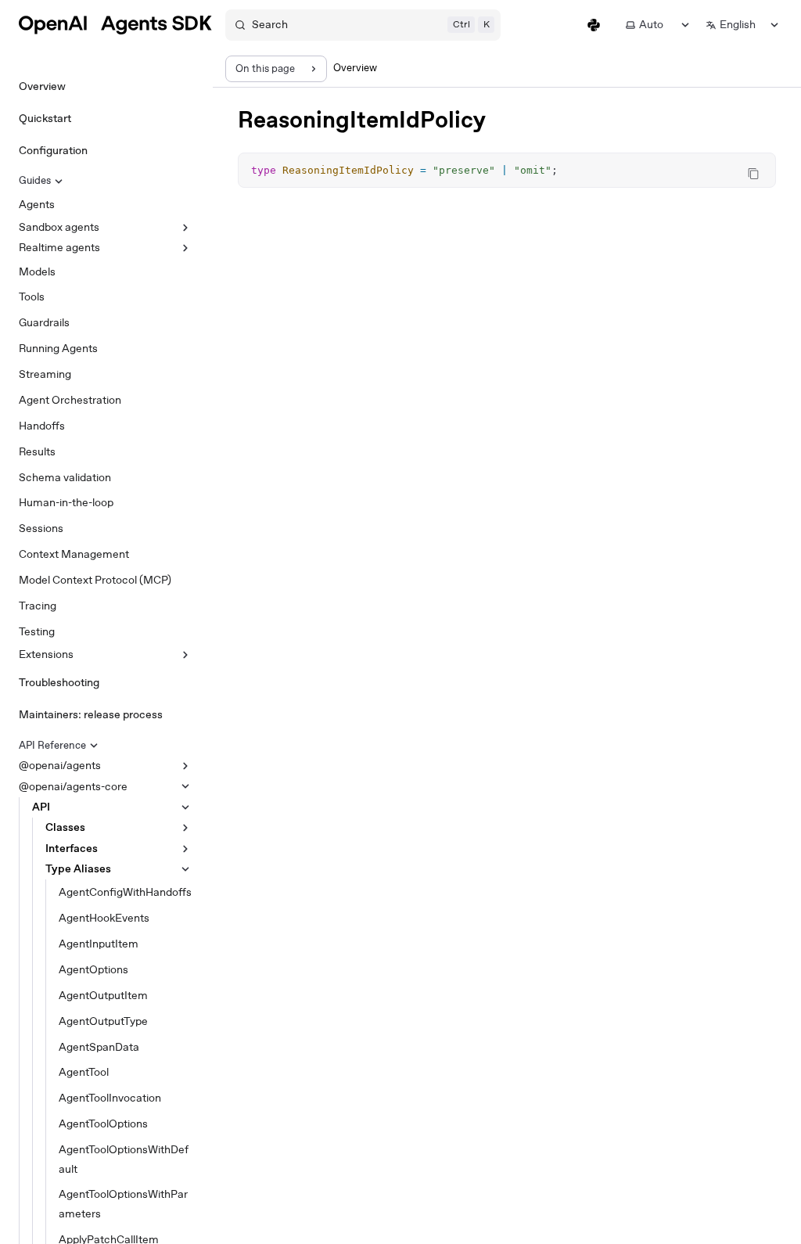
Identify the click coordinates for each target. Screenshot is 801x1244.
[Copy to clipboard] (753, 173)
